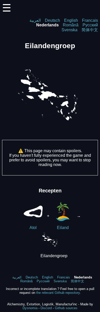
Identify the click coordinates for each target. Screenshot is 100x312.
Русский (90, 25)
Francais (90, 20)
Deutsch (52, 20)
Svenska (69, 30)
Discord (46, 308)
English (71, 20)
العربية (35, 20)
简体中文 (90, 30)
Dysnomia (30, 308)
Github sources (66, 308)
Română (70, 25)
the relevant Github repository (58, 293)
